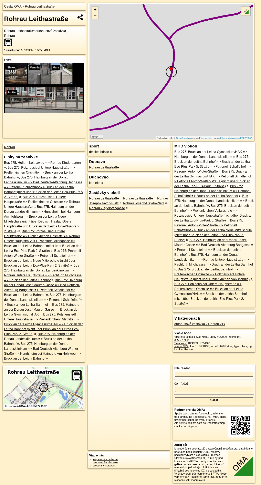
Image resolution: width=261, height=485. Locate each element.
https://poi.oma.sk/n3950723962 (236, 138)
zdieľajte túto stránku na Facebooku (198, 415)
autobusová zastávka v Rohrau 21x (199, 324)
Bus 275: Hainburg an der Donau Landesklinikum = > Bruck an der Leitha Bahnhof (39, 338)
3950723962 (181, 340)
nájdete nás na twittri (105, 459)
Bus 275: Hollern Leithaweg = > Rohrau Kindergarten (42, 162)
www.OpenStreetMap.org (222, 448)
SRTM (214, 473)
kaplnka (95, 183)
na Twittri (213, 416)
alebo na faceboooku (105, 462)
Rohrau (9, 147)
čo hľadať (181, 383)
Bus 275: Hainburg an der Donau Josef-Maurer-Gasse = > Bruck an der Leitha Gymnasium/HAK (41, 309)
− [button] (95, 15)
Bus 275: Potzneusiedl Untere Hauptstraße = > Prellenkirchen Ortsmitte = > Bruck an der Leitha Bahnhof (39, 172)
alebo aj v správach (104, 465)
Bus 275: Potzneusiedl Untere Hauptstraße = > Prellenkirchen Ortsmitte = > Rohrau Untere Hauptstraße (42, 201)
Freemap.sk (205, 138)
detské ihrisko (99, 152)
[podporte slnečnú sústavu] (44, 111)
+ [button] (95, 9)
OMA (17, 6)
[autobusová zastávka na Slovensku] (9, 42)
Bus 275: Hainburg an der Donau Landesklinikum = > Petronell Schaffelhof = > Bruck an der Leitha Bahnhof (43, 299)
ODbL (205, 451)
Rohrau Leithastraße (40, 6)
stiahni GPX (181, 346)
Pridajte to (196, 476)
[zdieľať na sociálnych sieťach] (80, 17)
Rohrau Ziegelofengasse (107, 208)
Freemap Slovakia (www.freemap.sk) (197, 456)
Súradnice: (12, 50)
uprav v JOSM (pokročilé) (225, 336)
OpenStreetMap (184, 138)
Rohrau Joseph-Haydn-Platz (143, 203)
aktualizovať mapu (197, 336)
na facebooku (203, 413)
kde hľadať (182, 368)
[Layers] (245, 11)
